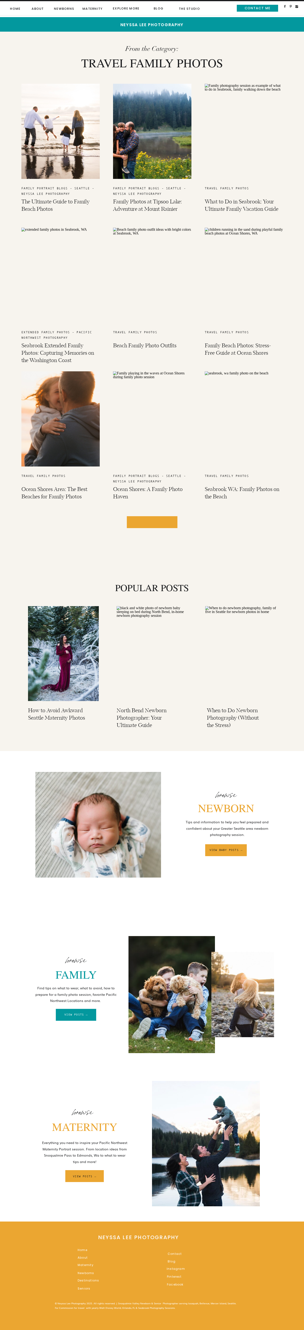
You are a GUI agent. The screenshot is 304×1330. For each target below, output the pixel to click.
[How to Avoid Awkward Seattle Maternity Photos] (63, 653)
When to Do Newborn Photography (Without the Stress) (233, 718)
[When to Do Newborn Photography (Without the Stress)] (240, 653)
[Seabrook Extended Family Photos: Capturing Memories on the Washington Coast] (60, 275)
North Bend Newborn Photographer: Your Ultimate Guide (141, 718)
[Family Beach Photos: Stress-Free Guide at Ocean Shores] (244, 275)
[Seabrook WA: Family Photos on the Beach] (244, 418)
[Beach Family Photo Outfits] (152, 275)
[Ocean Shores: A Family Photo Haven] (152, 418)
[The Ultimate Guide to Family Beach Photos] (60, 131)
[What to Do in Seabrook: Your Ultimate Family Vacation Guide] (244, 131)
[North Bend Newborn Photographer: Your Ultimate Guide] (152, 653)
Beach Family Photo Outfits (144, 345)
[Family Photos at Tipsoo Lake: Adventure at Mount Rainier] (152, 131)
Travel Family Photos (227, 188)
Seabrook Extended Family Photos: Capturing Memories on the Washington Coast (57, 353)
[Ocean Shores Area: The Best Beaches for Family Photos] (60, 418)
